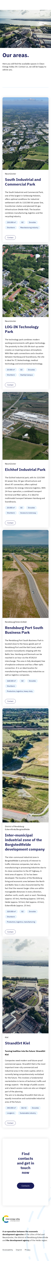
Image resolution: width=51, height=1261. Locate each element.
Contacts (26, 1185)
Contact (10, 237)
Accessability (7, 1250)
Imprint (19, 1250)
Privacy (27, 1250)
